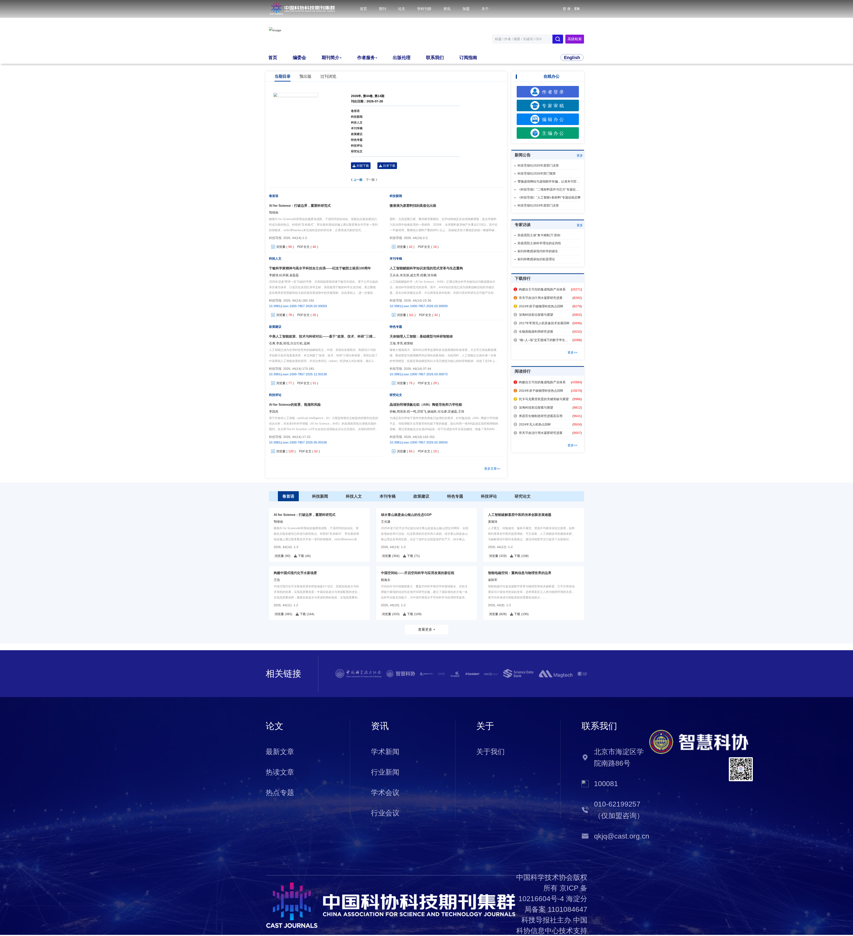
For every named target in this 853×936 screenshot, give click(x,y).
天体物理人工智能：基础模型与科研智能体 (421, 336)
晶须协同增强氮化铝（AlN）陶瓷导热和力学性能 (426, 404)
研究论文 (357, 151)
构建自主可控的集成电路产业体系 (540, 289)
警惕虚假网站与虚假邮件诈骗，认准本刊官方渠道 (552, 181)
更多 (580, 155)
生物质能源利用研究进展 (533, 331)
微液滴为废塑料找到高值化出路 (413, 205)
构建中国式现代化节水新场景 (295, 573)
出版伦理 (402, 57)
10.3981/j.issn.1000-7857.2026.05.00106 (298, 442)
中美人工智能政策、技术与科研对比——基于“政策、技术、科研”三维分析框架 (327, 336)
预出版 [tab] (305, 76)
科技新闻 (357, 116)
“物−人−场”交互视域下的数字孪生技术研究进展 (549, 340)
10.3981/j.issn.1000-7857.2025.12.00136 (298, 374)
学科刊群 (424, 9)
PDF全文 (303, 246)
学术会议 (385, 793)
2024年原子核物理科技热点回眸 (538, 306)
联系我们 (435, 57)
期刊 (382, 9)
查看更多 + (426, 629)
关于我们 (490, 752)
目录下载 (388, 165)
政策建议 (357, 134)
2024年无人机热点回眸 (532, 424)
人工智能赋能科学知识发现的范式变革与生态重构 (426, 268)
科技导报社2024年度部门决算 (538, 205)
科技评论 (357, 145)
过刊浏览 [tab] (328, 76)
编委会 (299, 57)
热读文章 (280, 772)
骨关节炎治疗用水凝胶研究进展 (538, 298)
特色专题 (357, 139)
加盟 (466, 9)
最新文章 (280, 752)
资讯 (446, 9)
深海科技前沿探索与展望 (533, 314)
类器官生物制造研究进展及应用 (538, 416)
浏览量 (280, 246)
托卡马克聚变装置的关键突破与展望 (541, 399)
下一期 (370, 179)
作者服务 (366, 57)
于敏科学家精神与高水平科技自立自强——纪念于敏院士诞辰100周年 (320, 268)
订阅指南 (468, 57)
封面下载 (362, 165)
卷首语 (355, 111)
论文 (401, 9)
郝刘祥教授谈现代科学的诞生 (538, 251)
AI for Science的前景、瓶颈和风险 (295, 404)
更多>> (572, 352)
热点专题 (280, 793)
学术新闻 (385, 752)
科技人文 (357, 122)
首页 (363, 9)
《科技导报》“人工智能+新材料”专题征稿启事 (549, 197)
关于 (485, 9)
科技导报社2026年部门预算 (537, 173)
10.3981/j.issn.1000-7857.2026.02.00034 (419, 442)
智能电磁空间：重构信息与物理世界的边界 (519, 573)
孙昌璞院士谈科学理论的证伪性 (539, 243)
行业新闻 (385, 772)
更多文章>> (492, 468)
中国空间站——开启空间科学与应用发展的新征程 (417, 573)
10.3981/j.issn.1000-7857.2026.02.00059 (298, 306)
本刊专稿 (357, 128)
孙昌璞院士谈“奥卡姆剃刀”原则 (539, 235)
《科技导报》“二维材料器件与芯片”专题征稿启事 (551, 189)
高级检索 (575, 39)
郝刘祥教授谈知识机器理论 (536, 259)
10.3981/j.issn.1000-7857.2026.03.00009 (419, 306)
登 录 (567, 9)
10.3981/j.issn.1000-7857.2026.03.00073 (419, 374)
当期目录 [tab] (283, 76)
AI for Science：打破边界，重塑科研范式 (300, 205)
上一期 (357, 179)
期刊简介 (330, 57)
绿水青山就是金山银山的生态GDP (406, 515)
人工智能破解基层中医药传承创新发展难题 (519, 515)
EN (577, 9)
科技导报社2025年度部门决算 (538, 165)
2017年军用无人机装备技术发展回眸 (542, 323)
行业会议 (385, 813)
